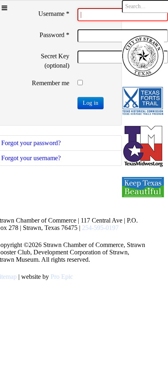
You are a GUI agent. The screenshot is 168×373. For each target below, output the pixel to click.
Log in (90, 103)
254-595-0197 (100, 227)
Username (53, 13)
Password (54, 34)
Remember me (50, 82)
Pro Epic (62, 276)
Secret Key (55, 56)
